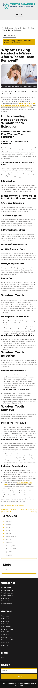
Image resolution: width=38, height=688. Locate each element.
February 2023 (10, 546)
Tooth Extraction (8, 596)
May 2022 (9, 555)
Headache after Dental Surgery (14, 505)
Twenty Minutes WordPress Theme (15, 683)
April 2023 (9, 543)
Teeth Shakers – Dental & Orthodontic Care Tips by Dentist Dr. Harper (18, 29)
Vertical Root (7, 601)
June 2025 (9, 521)
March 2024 (9, 530)
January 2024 (10, 533)
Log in (8, 570)
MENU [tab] (19, 14)
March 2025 (9, 527)
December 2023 (11, 536)
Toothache (6, 598)
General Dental (8, 590)
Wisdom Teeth (9, 35)
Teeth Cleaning (7, 593)
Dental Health (7, 588)
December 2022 (11, 549)
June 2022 (9, 552)
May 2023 (9, 540)
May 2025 (9, 524)
